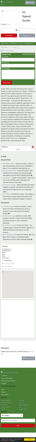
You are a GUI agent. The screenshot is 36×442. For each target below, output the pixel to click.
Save (18, 30)
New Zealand (23, 405)
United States (5, 400)
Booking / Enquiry (9, 263)
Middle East (23, 409)
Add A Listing (4, 394)
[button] (18, 283)
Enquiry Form (27, 35)
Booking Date (5, 62)
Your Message (5, 68)
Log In (3, 389)
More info (17, 440)
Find (18, 425)
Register (3, 392)
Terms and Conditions (7, 378)
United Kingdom (6, 402)
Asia (20, 407)
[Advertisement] (18, 319)
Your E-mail (4, 56)
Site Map (3, 383)
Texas (9, 24)
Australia (4, 405)
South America (6, 407)
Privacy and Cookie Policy (8, 381)
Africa (3, 409)
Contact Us (4, 375)
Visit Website (9, 35)
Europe (21, 402)
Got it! (29, 439)
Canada (21, 400)
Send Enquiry (7, 82)
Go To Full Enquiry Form (29, 54)
